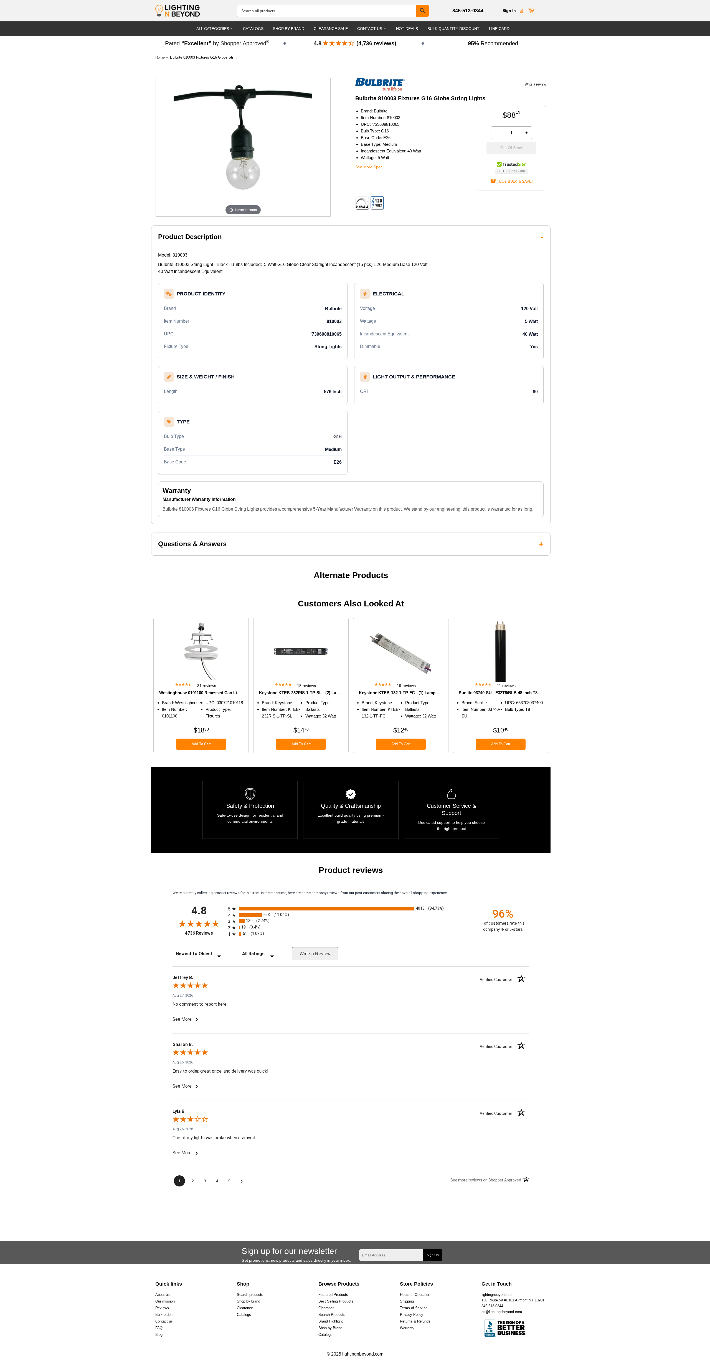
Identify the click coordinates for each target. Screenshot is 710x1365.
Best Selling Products (335, 1301)
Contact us (164, 1321)
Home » (161, 57)
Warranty (407, 1328)
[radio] (351, 908)
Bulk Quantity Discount (453, 28)
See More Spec (368, 167)
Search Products (331, 1315)
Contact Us (370, 28)
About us (162, 1295)
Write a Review (315, 953)
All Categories (213, 28)
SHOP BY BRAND (288, 28)
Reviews (162, 1308)
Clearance (245, 1308)
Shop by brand (248, 1301)
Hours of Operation (415, 1295)
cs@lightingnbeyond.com (501, 1312)
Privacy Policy (411, 1315)
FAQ (159, 1328)
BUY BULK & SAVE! (514, 181)
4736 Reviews (205, 933)
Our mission (165, 1301)
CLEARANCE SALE (331, 28)
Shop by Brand (330, 1328)
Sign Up (433, 1255)
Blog (159, 1335)
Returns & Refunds (415, 1321)
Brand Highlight (330, 1321)
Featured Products (333, 1295)
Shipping (407, 1301)
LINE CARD (499, 28)
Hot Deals (407, 28)
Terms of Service (413, 1308)
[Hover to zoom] (243, 147)
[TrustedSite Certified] (511, 167)
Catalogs (253, 28)
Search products (250, 1295)
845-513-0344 (467, 10)
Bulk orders (164, 1315)
